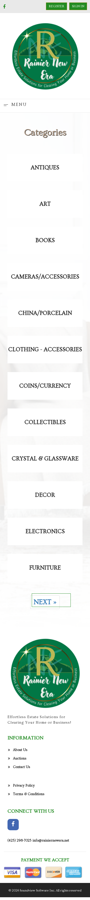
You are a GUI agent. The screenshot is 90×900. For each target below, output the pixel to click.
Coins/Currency (45, 386)
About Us (20, 750)
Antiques (45, 167)
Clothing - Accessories (45, 349)
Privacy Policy (24, 786)
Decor (45, 495)
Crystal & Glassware (45, 458)
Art (45, 204)
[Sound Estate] (45, 55)
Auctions (19, 758)
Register (56, 6)
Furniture (45, 568)
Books (45, 240)
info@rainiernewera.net (50, 841)
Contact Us (21, 767)
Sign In (78, 6)
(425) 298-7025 (20, 841)
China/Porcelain (45, 313)
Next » (45, 602)
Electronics (45, 531)
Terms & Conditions (28, 794)
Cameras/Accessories (45, 276)
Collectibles (45, 422)
